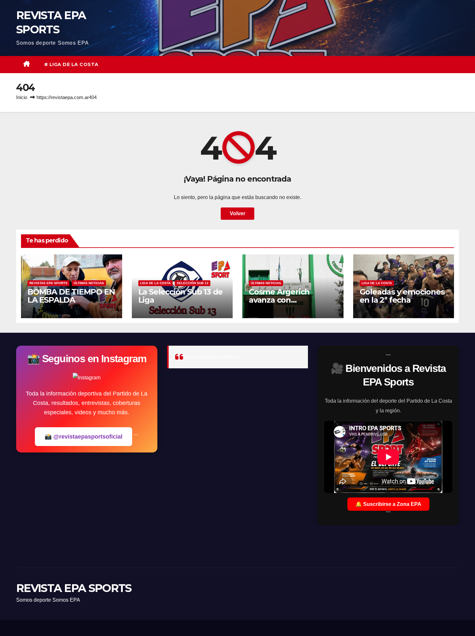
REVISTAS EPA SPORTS (48, 283)
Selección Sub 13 (192, 283)
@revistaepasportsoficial (211, 357)
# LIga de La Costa (71, 64)
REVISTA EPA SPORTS (73, 588)
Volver (237, 213)
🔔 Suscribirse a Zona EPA (388, 504)
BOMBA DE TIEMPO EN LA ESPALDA (71, 296)
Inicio (21, 97)
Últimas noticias (89, 283)
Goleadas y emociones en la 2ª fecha (402, 296)
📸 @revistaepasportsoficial (83, 436)
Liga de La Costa (155, 283)
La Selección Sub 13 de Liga (180, 296)
